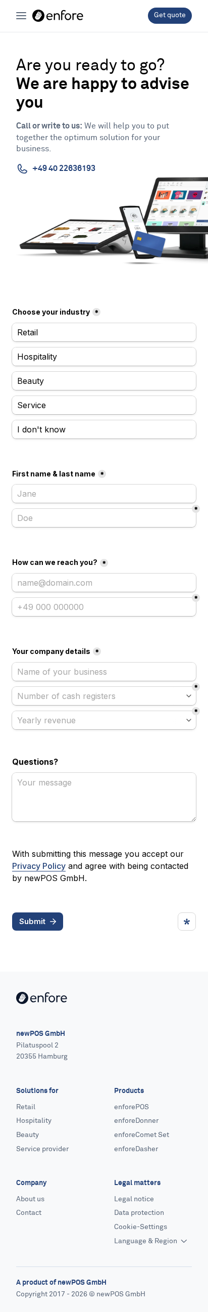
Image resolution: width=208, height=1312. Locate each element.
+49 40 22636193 (63, 168)
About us (30, 1199)
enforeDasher (136, 1149)
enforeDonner (136, 1120)
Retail (25, 1107)
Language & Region (146, 1241)
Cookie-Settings (140, 1227)
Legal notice (134, 1199)
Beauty (27, 1135)
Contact (28, 1212)
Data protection (139, 1212)
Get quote (170, 15)
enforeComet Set (141, 1135)
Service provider (42, 1149)
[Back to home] (57, 16)
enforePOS (131, 1107)
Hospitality (33, 1120)
